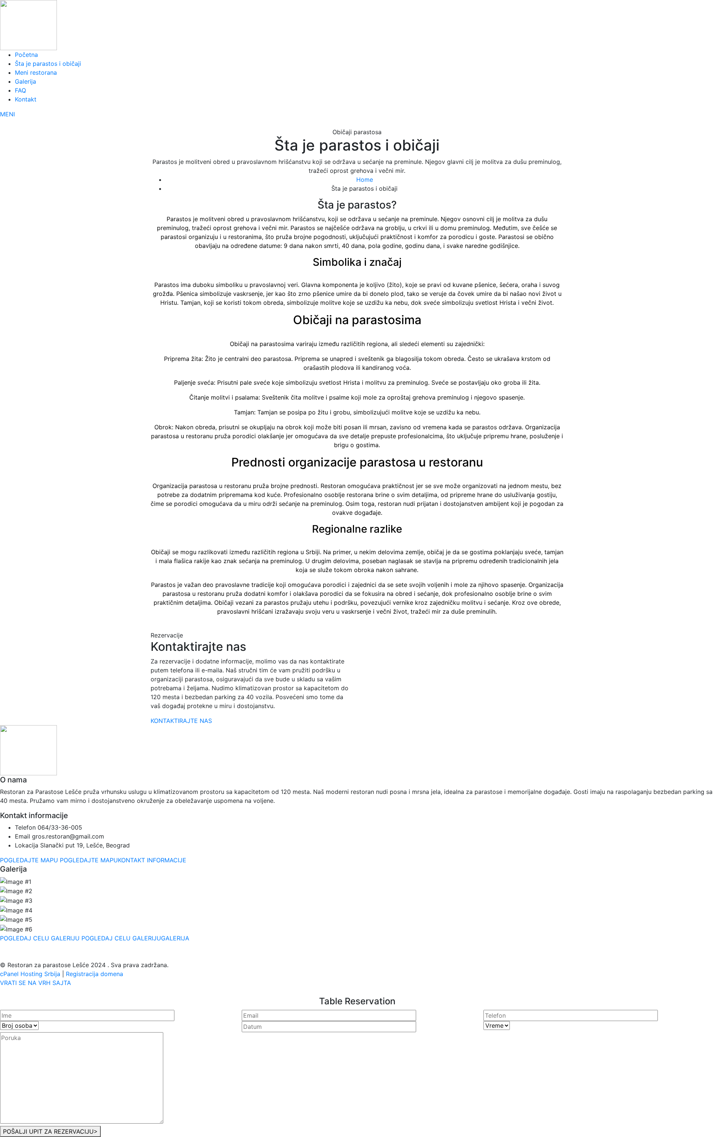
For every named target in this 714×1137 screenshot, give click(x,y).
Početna (26, 54)
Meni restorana (36, 72)
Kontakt (25, 99)
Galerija (25, 81)
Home (364, 179)
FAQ (20, 90)
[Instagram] (355, 626)
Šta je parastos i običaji (48, 63)
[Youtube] (366, 626)
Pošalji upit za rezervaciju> (50, 1131)
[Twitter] (361, 626)
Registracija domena (94, 974)
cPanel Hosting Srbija (31, 974)
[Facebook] (348, 626)
